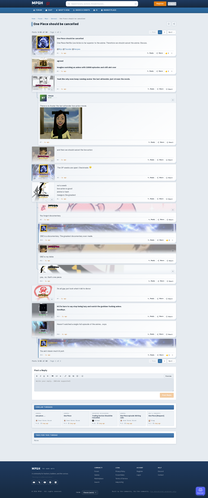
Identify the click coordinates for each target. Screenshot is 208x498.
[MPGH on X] (39, 482)
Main (46, 18)
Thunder (68, 49)
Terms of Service (122, 479)
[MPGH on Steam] (50, 482)
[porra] (48, 4)
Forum (40, 18)
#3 (58, 89)
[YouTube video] (77, 376)
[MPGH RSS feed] (55, 482)
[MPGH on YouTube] (45, 482)
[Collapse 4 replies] (37, 243)
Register (160, 4)
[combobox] (102, 3)
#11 (41, 260)
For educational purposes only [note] (163, 491)
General (54, 18)
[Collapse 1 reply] (37, 119)
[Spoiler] (73, 376)
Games (96, 475)
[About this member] (51, 54)
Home (33, 18)
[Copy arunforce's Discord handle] (34, 54)
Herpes (77, 49)
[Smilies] (82, 376)
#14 (58, 334)
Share (161, 53)
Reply (152, 53)
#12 (41, 281)
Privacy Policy (120, 471)
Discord (161, 471)
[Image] (69, 376)
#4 (58, 160)
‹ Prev (153, 32)
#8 (41, 219)
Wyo (60, 49)
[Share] (174, 24)
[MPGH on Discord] (34, 482)
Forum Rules (120, 475)
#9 (58, 298)
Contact (161, 475)
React (170, 89)
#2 (58, 71)
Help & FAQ (120, 482)
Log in (172, 4)
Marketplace (98, 479)
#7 (41, 142)
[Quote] (52, 376)
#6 (58, 199)
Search (96, 482)
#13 (58, 316)
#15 (41, 355)
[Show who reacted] (172, 53)
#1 (58, 53)
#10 (41, 240)
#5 (58, 177)
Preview (168, 376)
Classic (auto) (88, 492)
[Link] (65, 376)
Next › (171, 32)
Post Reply (166, 395)
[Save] (169, 24)
